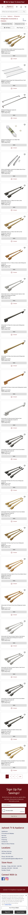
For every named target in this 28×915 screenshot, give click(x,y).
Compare (15, 58)
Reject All (7, 912)
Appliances (10, 16)
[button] (2, 7)
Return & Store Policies (8, 844)
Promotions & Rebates (8, 833)
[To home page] (9, 7)
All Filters (8, 27)
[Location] (17, 7)
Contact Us (5, 841)
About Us (4, 837)
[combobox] (20, 27)
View (14, 55)
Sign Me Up (14, 816)
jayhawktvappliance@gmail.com (14, 858)
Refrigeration (17, 16)
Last (20, 776)
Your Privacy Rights (14, 907)
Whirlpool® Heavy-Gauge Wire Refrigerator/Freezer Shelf (13, 80)
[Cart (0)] (25, 7)
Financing (4, 839)
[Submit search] (24, 11)
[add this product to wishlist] (25, 34)
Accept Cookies (20, 912)
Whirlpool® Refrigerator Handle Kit (8, 110)
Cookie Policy (8, 904)
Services (4, 835)
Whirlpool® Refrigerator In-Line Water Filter (10, 139)
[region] (14, 904)
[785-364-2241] (21, 7)
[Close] (26, 895)
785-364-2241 (9, 856)
